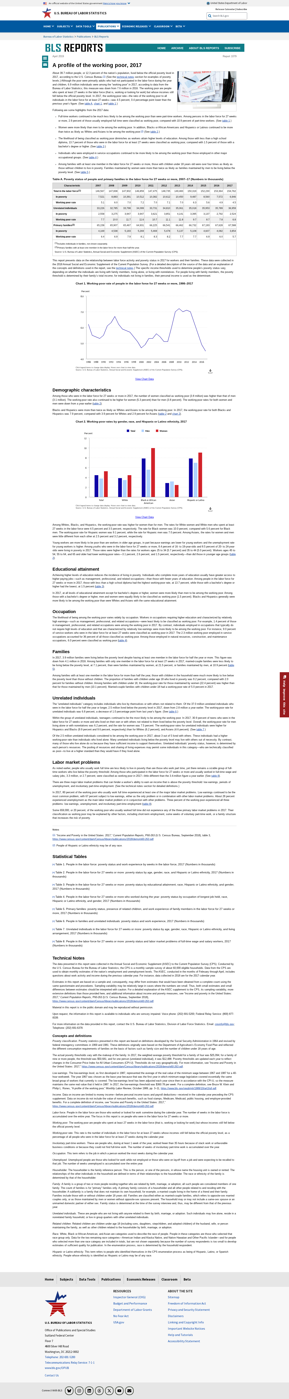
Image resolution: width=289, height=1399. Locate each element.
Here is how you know (114, 3)
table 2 (154, 131)
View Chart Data (144, 379)
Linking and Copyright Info (186, 1322)
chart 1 (98, 103)
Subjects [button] (63, 26)
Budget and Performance (130, 1303)
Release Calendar (225, 9)
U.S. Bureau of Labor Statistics (80, 13)
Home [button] (47, 26)
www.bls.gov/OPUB (57, 1368)
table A (88, 103)
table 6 (173, 711)
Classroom (169, 1279)
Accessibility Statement (184, 1341)
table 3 (100, 146)
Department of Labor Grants (132, 1310)
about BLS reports (204, 48)
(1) (104, 76)
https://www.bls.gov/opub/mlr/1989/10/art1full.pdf (188, 1088)
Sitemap (173, 1297)
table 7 (200, 729)
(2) (142, 131)
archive (177, 48)
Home (49, 1279)
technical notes (125, 76)
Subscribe (241, 9)
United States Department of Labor (228, 3)
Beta (187, 1279)
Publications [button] (107, 26)
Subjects (66, 1279)
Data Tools (87, 1279)
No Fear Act (121, 1316)
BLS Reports (101, 36)
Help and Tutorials (180, 1335)
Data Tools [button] (84, 26)
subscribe (232, 48)
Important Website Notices (186, 1328)
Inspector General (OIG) (129, 1297)
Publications (84, 36)
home (161, 48)
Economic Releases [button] (135, 26)
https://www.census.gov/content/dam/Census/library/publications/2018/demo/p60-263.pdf (103, 839)
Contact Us (52, 1375)
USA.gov (118, 1322)
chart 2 (176, 413)
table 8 (215, 775)
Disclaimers (176, 1316)
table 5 (84, 172)
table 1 (112, 103)
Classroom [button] (162, 26)
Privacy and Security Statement (189, 1310)
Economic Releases (141, 1279)
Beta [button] (179, 26)
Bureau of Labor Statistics (58, 36)
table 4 (93, 157)
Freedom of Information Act (187, 1303)
